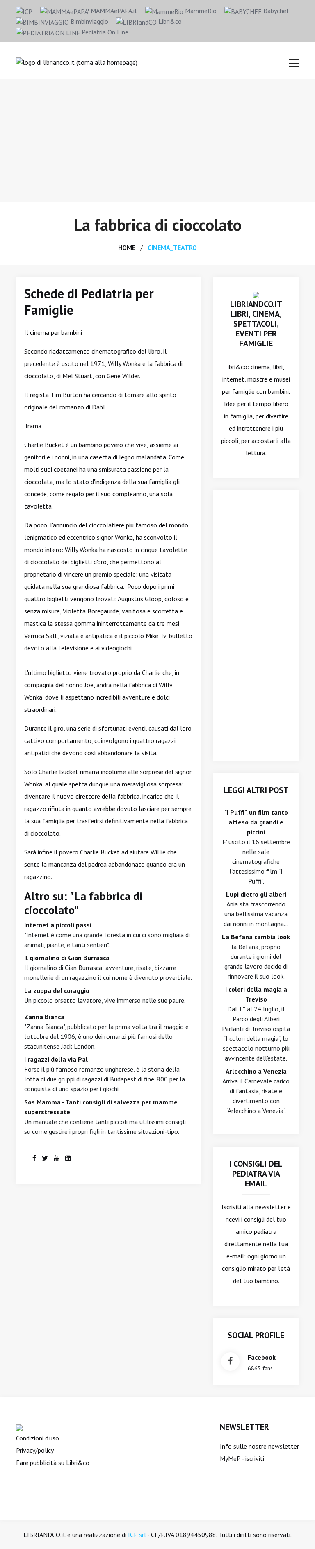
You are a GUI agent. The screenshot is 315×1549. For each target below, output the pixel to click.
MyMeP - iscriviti (242, 1458)
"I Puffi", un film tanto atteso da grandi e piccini (256, 822)
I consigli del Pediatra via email (256, 1173)
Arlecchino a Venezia (256, 1071)
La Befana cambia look (256, 937)
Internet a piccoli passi (57, 925)
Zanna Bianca (44, 1017)
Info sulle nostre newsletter (259, 1446)
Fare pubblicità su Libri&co (52, 1462)
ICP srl (137, 1535)
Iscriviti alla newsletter (253, 1207)
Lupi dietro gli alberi (256, 894)
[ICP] (24, 11)
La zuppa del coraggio (56, 990)
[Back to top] (296, 1530)
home (126, 247)
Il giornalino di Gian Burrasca (67, 958)
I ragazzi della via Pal (56, 1059)
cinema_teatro (172, 247)
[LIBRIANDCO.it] (256, 294)
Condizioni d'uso (37, 1438)
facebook (262, 1357)
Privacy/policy (35, 1450)
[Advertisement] (157, 141)
